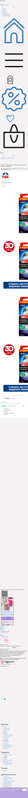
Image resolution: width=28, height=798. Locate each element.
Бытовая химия (17, 164)
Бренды (5, 748)
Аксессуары (6, 739)
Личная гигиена (7, 736)
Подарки (6, 737)
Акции (5, 770)
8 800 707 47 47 (4, 632)
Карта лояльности (8, 760)
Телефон (14, 647)
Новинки (5, 757)
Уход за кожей (7, 729)
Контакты (6, 779)
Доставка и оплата (8, 783)
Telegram (2, 635)
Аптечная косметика (8, 735)
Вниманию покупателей (9, 781)
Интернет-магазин (8, 754)
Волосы (5, 732)
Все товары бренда (5, 179)
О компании (6, 777)
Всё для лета (7, 728)
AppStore (2, 626)
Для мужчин (6, 741)
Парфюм (6, 733)
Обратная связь (4, 636)
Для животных (7, 744)
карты (8, 763)
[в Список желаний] (3, 185)
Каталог (2, 164)
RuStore (2, 630)
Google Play (2, 627)
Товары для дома (9, 164)
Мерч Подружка (7, 747)
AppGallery (2, 628)
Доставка (8, 764)
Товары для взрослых (8, 745)
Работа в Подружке (8, 778)
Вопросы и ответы (8, 785)
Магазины (6, 761)
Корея (5, 726)
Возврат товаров (7, 782)
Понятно (24, 789)
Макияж (5, 730)
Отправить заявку (4, 649)
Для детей (6, 743)
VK (0, 634)
